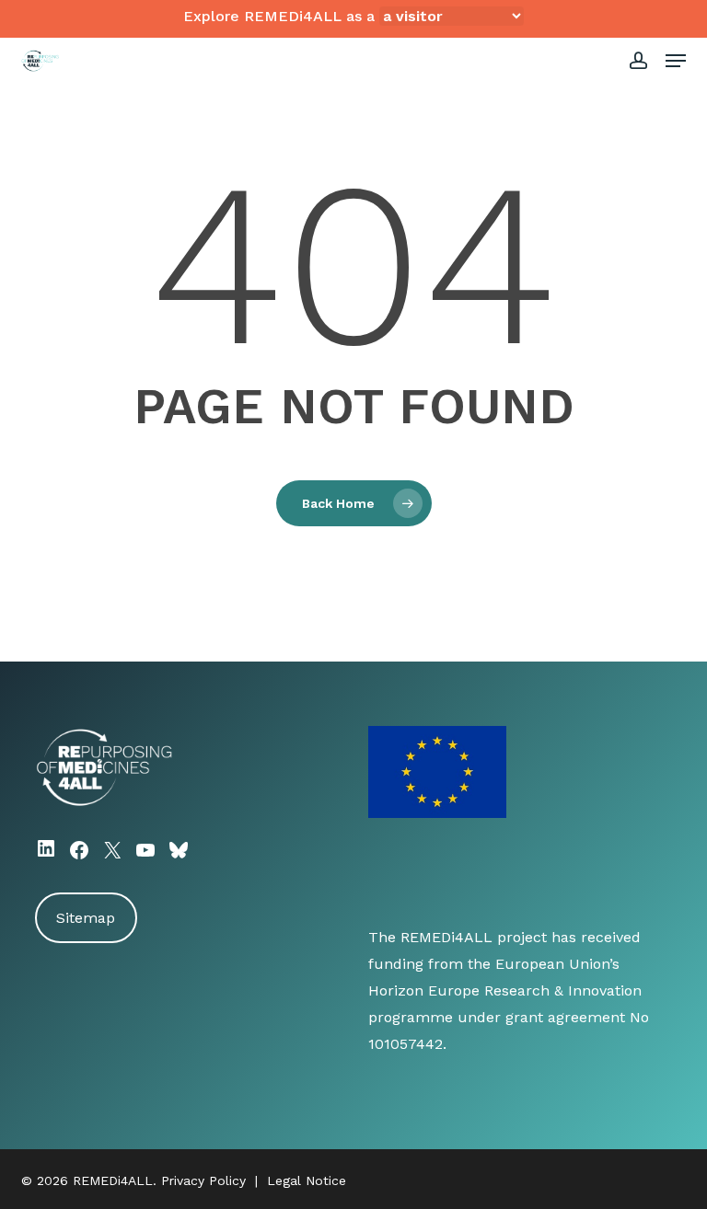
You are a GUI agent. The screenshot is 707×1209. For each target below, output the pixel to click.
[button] (676, 61)
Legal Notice (306, 1180)
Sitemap (85, 918)
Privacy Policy (203, 1180)
